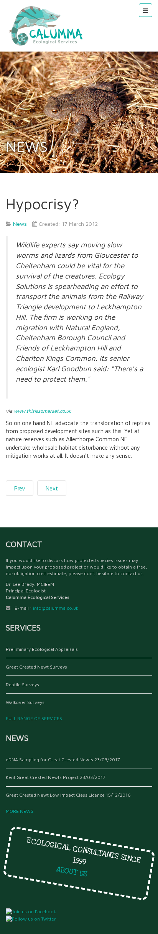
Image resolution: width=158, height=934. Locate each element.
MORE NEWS (21, 811)
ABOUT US (74, 872)
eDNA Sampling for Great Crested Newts (49, 759)
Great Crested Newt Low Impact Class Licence (55, 795)
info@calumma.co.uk (55, 608)
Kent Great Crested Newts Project (42, 777)
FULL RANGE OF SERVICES (35, 718)
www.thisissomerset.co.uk (42, 411)
